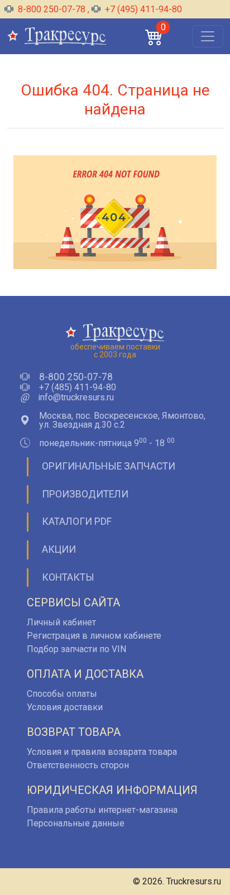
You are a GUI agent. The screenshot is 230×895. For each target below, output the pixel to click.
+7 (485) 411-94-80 (77, 387)
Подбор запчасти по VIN (76, 649)
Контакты (68, 577)
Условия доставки (65, 707)
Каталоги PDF (77, 521)
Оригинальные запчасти (108, 466)
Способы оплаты (62, 693)
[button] (154, 36)
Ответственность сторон (78, 765)
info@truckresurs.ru (76, 397)
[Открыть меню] (207, 36)
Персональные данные (75, 823)
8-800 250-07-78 (52, 9)
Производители (85, 494)
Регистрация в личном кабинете (94, 635)
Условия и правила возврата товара (102, 751)
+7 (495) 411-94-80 (142, 9)
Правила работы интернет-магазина (102, 810)
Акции (59, 549)
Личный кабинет (61, 622)
